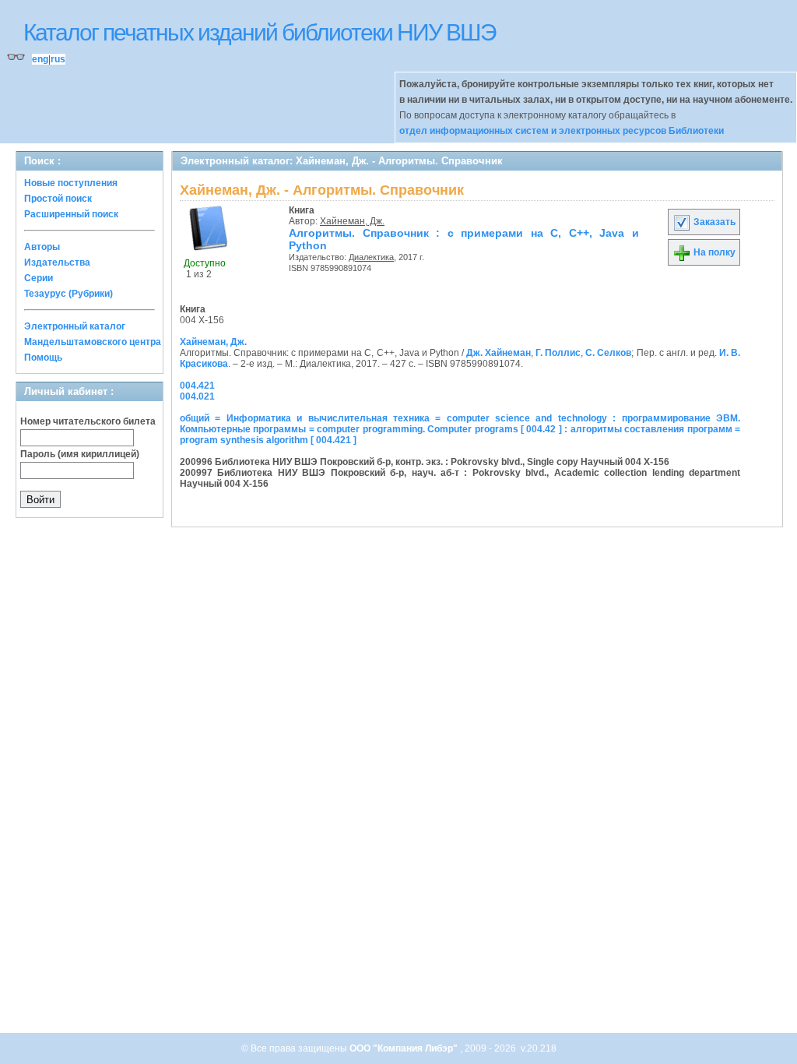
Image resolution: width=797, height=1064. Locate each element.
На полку (713, 252)
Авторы (42, 246)
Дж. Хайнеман (498, 352)
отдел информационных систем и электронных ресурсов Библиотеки (561, 130)
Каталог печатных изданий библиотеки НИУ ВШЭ (259, 32)
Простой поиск (58, 198)
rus (58, 59)
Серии (38, 278)
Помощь (43, 357)
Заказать (713, 222)
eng (40, 59)
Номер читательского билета (88, 421)
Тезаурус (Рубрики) (68, 293)
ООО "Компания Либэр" (404, 1048)
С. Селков (608, 352)
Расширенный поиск (71, 214)
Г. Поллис (558, 352)
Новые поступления (71, 183)
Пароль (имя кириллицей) (79, 454)
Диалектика (371, 257)
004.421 (197, 385)
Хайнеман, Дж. (352, 221)
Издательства (57, 262)
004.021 (197, 396)
